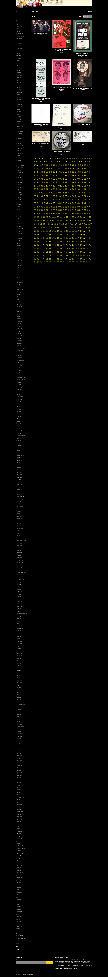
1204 (81, 228)
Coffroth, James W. (19, 182)
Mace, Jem (18, 535)
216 (35, 169)
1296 (58, 235)
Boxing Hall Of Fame (20, 102)
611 (61, 192)
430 (87, 181)
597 (85, 191)
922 (59, 210)
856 (73, 206)
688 (73, 196)
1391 (44, 242)
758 (68, 200)
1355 (55, 240)
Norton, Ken (18, 650)
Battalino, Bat (18, 77)
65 (38, 161)
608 (54, 192)
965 (47, 213)
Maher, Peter (18, 538)
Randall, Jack (18, 712)
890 (40, 209)
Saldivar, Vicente (19, 755)
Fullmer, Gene (18, 314)
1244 (81, 231)
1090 (44, 221)
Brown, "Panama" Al (19, 118)
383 (89, 178)
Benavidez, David (19, 65)
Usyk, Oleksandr (19, 865)
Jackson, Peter (19, 416)
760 (73, 200)
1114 (55, 223)
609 (56, 192)
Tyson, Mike (18, 860)
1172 (47, 227)
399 (71, 179)
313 (37, 175)
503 (89, 185)
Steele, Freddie (19, 809)
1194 (52, 228)
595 (80, 191)
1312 (47, 237)
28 (86, 158)
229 (66, 169)
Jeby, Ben (18, 421)
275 (61, 172)
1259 (67, 233)
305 (75, 174)
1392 (47, 242)
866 (40, 207)
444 (64, 182)
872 (54, 207)
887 (89, 207)
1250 (41, 233)
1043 (81, 217)
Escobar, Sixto (18, 287)
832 (73, 205)
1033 (53, 217)
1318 (64, 237)
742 (87, 199)
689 (75, 196)
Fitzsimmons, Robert (19, 297)
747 (42, 200)
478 (87, 183)
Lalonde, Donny (19, 484)
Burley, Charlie (19, 123)
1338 (64, 238)
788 (83, 202)
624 (35, 193)
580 (45, 191)
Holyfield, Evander (19, 399)
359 (89, 176)
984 (35, 214)
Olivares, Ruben (19, 653)
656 (54, 195)
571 (80, 189)
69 (46, 161)
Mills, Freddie (18, 596)
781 (66, 202)
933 (85, 210)
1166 (86, 226)
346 (59, 176)
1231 (44, 231)
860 (83, 206)
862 (87, 206)
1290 (41, 235)
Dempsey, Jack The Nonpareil (21, 241)
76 (59, 161)
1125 (85, 223)
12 (56, 158)
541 (66, 188)
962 (40, 213)
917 (47, 210)
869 (47, 207)
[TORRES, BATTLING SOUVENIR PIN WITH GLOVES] (82, 73)
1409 (38, 244)
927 (71, 210)
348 (64, 176)
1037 (64, 217)
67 (42, 161)
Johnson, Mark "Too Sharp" (21, 435)
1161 (72, 226)
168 (35, 167)
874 (59, 207)
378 (78, 178)
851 (61, 206)
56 (80, 160)
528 (35, 188)
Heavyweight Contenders (20, 387)
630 (49, 193)
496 (73, 185)
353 (75, 176)
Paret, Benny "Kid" (19, 677)
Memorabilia (23, 20)
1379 (67, 241)
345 (56, 176)
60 (87, 160)
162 (78, 165)
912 (35, 210)
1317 (61, 237)
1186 (86, 227)
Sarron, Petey (18, 762)
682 (59, 196)
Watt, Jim (18, 885)
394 (59, 179)
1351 (44, 240)
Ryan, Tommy (18, 751)
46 (61, 160)
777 (56, 202)
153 (56, 165)
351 (71, 176)
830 (68, 205)
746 (40, 200)
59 (85, 160)
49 (66, 160)
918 (49, 210)
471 (71, 183)
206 (68, 168)
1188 (35, 228)
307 (80, 174)
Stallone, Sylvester (19, 806)
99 (44, 162)
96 (38, 162)
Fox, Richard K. (19, 311)
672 (35, 196)
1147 (89, 224)
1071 (47, 220)
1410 (41, 244)
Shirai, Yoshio (18, 784)
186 (78, 167)
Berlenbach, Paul (19, 90)
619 (80, 192)
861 (85, 206)
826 (59, 205)
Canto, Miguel (18, 138)
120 (35, 164)
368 (54, 178)
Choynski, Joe (18, 170)
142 (87, 164)
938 (40, 212)
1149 (38, 226)
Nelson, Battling (19, 645)
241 (37, 171)
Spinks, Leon (18, 802)
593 (75, 191)
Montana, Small (19, 604)
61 (89, 160)
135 (71, 164)
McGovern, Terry (19, 581)
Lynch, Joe (18, 533)
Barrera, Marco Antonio (20, 67)
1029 (41, 217)
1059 (70, 219)
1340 (70, 238)
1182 (75, 227)
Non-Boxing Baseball (23, 935)
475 (80, 183)
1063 (81, 219)
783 (71, 202)
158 (68, 165)
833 (75, 205)
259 (80, 171)
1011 (47, 216)
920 (54, 210)
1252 (47, 233)
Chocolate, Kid (19, 168)
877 (66, 207)
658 (59, 195)
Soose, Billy (18, 799)
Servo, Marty (18, 777)
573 (85, 189)
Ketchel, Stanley (19, 460)
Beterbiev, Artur (19, 92)
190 (87, 167)
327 (71, 175)
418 (59, 181)
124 (45, 164)
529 (37, 188)
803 (61, 203)
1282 (76, 234)
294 (49, 174)
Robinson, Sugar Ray (20, 726)
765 (85, 200)
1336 (58, 238)
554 (40, 189)
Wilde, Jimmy (18, 897)
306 (78, 174)
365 (47, 178)
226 (59, 169)
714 (78, 198)
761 (75, 200)
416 (54, 181)
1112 (49, 223)
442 (59, 182)
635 (61, 193)
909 (85, 209)
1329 (38, 238)
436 (45, 182)
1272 (47, 234)
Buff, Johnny (18, 121)
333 (85, 175)
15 (61, 158)
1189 (38, 228)
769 (37, 202)
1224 (81, 230)
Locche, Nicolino (19, 513)
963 (42, 213)
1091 (47, 221)
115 (81, 162)
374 (68, 178)
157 (66, 165)
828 (64, 205)
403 (80, 179)
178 (59, 167)
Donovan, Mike (19, 252)
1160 (69, 226)
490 (59, 185)
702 (49, 198)
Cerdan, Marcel (19, 155)
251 (61, 171)
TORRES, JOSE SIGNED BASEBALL (83, 124)
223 (52, 169)
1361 (73, 240)
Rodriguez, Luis (19, 729)
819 (42, 205)
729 (56, 199)
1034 (55, 217)
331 (80, 175)
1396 (58, 242)
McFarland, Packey (19, 577)
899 (61, 209)
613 (66, 192)
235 (80, 169)
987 (42, 214)
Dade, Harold (18, 218)
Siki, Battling (18, 785)
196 (45, 168)
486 (49, 185)
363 (42, 178)
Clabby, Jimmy (18, 174)
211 (80, 168)
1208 (35, 230)
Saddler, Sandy (19, 753)
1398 (64, 242)
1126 (88, 223)
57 (81, 160)
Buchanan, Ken (19, 119)
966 (49, 213)
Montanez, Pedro (19, 606)
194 (40, 168)
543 (71, 188)
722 (40, 199)
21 (73, 158)
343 (52, 176)
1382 (76, 241)
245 (47, 171)
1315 (55, 237)
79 (65, 161)
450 (78, 182)
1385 (84, 241)
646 (87, 193)
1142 (75, 224)
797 (47, 203)
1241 (73, 231)
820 (45, 205)
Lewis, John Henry (19, 506)
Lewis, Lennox (18, 508)
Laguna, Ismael (19, 482)
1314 (53, 237)
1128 (35, 224)
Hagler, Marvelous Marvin (20, 377)
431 (89, 181)
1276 (58, 234)
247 (52, 171)
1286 (87, 234)
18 (67, 158)
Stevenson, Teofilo (19, 811)
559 (52, 189)
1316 (58, 237)
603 (42, 192)
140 (83, 164)
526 (87, 186)
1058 (67, 219)
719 (89, 198)
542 (68, 188)
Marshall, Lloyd (19, 548)
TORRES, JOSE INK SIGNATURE (41, 124)
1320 (70, 237)
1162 (75, 226)
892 (45, 209)
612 (63, 192)
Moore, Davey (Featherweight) (21, 613)
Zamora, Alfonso (19, 926)
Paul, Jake (18, 684)
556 (45, 189)
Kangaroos (18, 450)
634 (59, 193)
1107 (35, 223)
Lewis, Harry (18, 504)
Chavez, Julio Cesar (19, 167)
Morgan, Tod (18, 623)
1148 (35, 226)
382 (87, 178)
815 (89, 203)
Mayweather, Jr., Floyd (20, 560)
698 (40, 198)
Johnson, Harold (19, 431)
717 (85, 198)
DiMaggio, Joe (18, 245)
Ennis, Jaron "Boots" (19, 282)
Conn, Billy (18, 185)
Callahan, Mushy (19, 133)
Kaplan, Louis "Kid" (19, 453)
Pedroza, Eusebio (19, 690)
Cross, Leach (18, 209)
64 (36, 161)
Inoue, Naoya (18, 411)
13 (58, 158)
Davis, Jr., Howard (19, 228)
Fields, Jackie (18, 294)
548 (83, 188)
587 (61, 191)
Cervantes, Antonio (19, 157)
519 (71, 186)
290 (40, 174)
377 (75, 178)
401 (75, 179)
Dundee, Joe (18, 262)
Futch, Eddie (18, 318)
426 (78, 181)
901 (66, 209)
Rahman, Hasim (19, 707)
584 (54, 191)
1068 (38, 220)
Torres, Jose (18, 850)
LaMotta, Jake (18, 486)
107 (63, 162)
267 (42, 172)
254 (68, 171)
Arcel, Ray (18, 45)
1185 (83, 227)
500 (83, 185)
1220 (70, 230)
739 (80, 199)
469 (66, 183)
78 (63, 161)
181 (66, 167)
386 (40, 179)
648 (35, 195)
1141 (72, 224)
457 (37, 183)
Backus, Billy (18, 58)
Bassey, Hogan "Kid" (19, 75)
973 (66, 213)
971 (61, 213)
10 (52, 158)
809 (75, 203)
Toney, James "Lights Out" (20, 848)
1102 (78, 221)
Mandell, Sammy (19, 542)
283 (80, 172)
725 (47, 199)
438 (49, 182)
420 (63, 181)
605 (47, 192)
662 (68, 195)
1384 (81, 241)
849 (56, 206)
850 (59, 206)
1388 (35, 242)
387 (42, 179)
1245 (84, 231)
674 (40, 196)
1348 (35, 240)
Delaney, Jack (18, 235)
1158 (63, 226)
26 (82, 158)
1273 (50, 234)
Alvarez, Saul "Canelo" (20, 33)
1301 (73, 235)
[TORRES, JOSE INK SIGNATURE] (41, 113)
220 (45, 169)
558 (49, 189)
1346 (87, 238)
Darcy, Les (18, 221)
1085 (87, 220)
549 (85, 188)
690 (78, 196)
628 (45, 193)
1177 (61, 227)
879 (71, 207)
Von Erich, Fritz (19, 875)
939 (42, 212)
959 (89, 212)
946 (59, 212)
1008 (38, 216)
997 (66, 214)
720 (35, 199)
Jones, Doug (18, 440)
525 (85, 186)
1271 (44, 234)
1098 (67, 221)
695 (89, 196)
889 (37, 209)
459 (42, 183)
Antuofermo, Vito (19, 40)
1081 (76, 220)
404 (83, 179)
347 (61, 176)
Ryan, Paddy (18, 750)
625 (37, 193)
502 (87, 185)
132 (64, 164)
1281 (73, 234)
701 (47, 198)
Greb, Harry (18, 367)
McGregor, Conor (19, 582)
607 (52, 192)
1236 (58, 231)
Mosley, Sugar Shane (20, 628)
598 (87, 191)
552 (35, 189)
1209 (38, 230)
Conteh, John (18, 187)
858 (78, 206)
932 (83, 210)
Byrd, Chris (18, 128)
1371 (44, 241)
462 (49, 183)
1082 (78, 220)
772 (45, 202)
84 (74, 161)
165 (85, 165)
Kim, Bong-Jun (19, 467)
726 (49, 199)
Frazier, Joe (18, 313)
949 (66, 212)
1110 (44, 223)
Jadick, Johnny (19, 418)
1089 (41, 221)
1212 (47, 230)
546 (78, 188)
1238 (64, 231)
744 (35, 200)
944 (54, 212)
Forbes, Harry (18, 304)
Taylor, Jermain (19, 831)
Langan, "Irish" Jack (19, 487)
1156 (58, 226)
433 (37, 182)
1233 (50, 231)
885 (85, 207)
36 (42, 160)
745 (37, 200)
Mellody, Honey (19, 591)
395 (61, 179)
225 (56, 169)
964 (45, 213)
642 (78, 193)
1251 (44, 233)
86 (78, 161)
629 (47, 193)
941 (47, 212)
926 (68, 210)
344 (54, 176)
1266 (87, 233)
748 (45, 200)
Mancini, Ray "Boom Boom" (21, 540)
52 (72, 160)
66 (40, 161)
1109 (41, 223)
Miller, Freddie (18, 594)
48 (65, 160)
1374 (53, 241)
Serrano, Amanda (19, 775)
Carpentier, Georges (19, 145)
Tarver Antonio (18, 826)
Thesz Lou (18, 841)
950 (68, 212)
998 (68, 214)
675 (42, 196)
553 (37, 189)
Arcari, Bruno (18, 43)
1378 (64, 241)
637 (66, 193)
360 (35, 178)
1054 (55, 219)
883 (80, 207)
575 (89, 189)
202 (59, 168)
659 (61, 195)
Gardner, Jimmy (19, 335)
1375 (55, 241)
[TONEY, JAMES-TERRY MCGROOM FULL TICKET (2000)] (41, 78)
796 (45, 203)
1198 (63, 228)
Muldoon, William (19, 636)
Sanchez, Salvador (19, 760)
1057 (64, 219)
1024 (84, 216)
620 (83, 192)
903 (71, 209)
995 (61, 214)
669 (85, 195)
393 (56, 179)
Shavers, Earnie (19, 782)
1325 (84, 237)
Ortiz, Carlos (18, 656)
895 (52, 209)
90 (85, 161)
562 (59, 189)
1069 (41, 220)
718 (87, 198)
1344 (81, 238)
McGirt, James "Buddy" (20, 579)
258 (78, 171)
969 (56, 213)
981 (85, 213)
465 (56, 183)
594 (78, 191)
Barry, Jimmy (18, 68)
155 (61, 165)
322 (59, 175)
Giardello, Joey (19, 343)
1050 (44, 219)
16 (63, 158)
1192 (47, 228)
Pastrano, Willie (19, 680)
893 (47, 209)
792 (35, 203)
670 (87, 195)
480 (35, 185)
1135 (55, 224)
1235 (55, 231)
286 (87, 172)
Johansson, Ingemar (19, 430)
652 (45, 195)
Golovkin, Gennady (19, 353)
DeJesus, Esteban (19, 233)
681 (56, 196)
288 (35, 174)
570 (78, 189)
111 (72, 162)
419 (61, 181)
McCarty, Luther (19, 567)
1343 (78, 238)
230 (68, 169)
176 (54, 167)
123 (42, 164)
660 (64, 195)
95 (36, 162)
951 (71, 212)
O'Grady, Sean (18, 665)
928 (73, 210)
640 (73, 193)
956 (83, 212)
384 (35, 179)
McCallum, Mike (19, 565)
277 (66, 172)
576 (35, 191)
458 (40, 183)
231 (71, 169)
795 (42, 203)
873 (56, 207)
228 (64, 169)
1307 (90, 235)
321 (56, 175)
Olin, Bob (18, 651)
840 (35, 206)
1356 (58, 240)
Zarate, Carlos (18, 928)
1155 (55, 226)
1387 (90, 241)
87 (80, 161)
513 (56, 186)
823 (52, 205)
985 (37, 214)
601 (37, 192)
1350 (41, 240)
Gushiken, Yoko (19, 374)
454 (87, 182)
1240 (70, 231)
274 (59, 172)
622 (87, 192)
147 (42, 165)
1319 (67, 237)
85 (76, 161)
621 (85, 192)
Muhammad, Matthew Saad (21, 634)
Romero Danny (19, 731)
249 (56, 171)
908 (83, 209)
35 (40, 160)
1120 (71, 223)
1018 (67, 216)
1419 (67, 244)
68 (44, 161)
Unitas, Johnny (19, 863)
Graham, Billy (18, 362)
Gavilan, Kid (18, 338)
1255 (55, 233)
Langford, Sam (19, 489)
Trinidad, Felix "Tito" (19, 853)
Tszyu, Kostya (18, 855)
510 (49, 186)
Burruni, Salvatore (19, 126)
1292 (47, 235)
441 (56, 182)
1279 (67, 234)
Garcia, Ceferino (19, 331)
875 (61, 207)
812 (83, 203)
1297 (61, 235)
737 (75, 199)
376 (73, 178)
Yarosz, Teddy (18, 921)
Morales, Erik (18, 618)
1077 (64, 220)
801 (56, 203)
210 (78, 168)
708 (64, 198)
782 (68, 202)
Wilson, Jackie (18, 909)
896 (54, 209)
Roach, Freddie (19, 723)
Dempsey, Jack (19, 240)
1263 (78, 233)
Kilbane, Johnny (19, 464)
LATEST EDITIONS (19, 940)
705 (56, 198)
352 (73, 176)
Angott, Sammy (19, 38)
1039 (70, 217)
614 (68, 192)
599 (89, 191)
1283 (78, 234)
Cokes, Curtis (18, 184)
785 (75, 202)
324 (64, 175)
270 (49, 172)
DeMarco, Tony (19, 238)
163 (80, 165)
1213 (50, 230)
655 (52, 195)
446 (68, 182)
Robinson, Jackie (19, 724)
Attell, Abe (18, 53)
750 (49, 200)
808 (73, 203)
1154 (52, 226)
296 (54, 174)
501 (85, 185)
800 (54, 203)
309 (85, 174)
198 (49, 168)
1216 (58, 230)
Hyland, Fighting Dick (20, 408)
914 (40, 210)
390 (49, 179)
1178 (63, 227)
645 (85, 193)
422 (68, 181)
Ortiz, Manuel (18, 658)
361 (37, 178)
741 (85, 199)
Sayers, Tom (18, 767)
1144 (80, 224)
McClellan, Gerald (19, 569)
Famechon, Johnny (19, 289)
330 (78, 175)
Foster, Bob (18, 309)
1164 (80, 226)
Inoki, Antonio (18, 409)
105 (58, 162)
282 (78, 172)
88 (81, 161)
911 (89, 209)
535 (52, 188)
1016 (61, 216)
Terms (17, 946)
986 (40, 214)
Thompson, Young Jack (20, 845)
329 (75, 175)
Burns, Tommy (18, 124)
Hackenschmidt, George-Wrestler (22, 375)
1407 (90, 242)
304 (73, 174)
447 (71, 182)
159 (71, 165)
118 (88, 162)
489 (56, 185)
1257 (61, 233)
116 (84, 162)
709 (66, 198)
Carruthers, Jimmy (19, 148)
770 (40, 202)
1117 (63, 223)
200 (54, 168)
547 (80, 188)
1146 (86, 224)
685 (66, 196)
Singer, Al (18, 787)
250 (59, 171)
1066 (90, 219)
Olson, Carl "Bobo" (19, 655)
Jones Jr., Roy (18, 438)
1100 (73, 221)
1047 (35, 219)
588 (64, 191)
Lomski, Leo (18, 516)
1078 (67, 220)
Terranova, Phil (19, 838)
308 (83, 174)
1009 (41, 216)
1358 (64, 240)
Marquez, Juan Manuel (20, 547)
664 (73, 195)
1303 (78, 235)
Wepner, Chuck (19, 894)
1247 (90, 231)
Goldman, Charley (19, 350)
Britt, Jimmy (18, 109)
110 (70, 162)
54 (76, 160)
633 (56, 193)
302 (68, 174)
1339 (67, 238)
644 (83, 193)
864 (35, 207)
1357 (61, 240)
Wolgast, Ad (18, 914)
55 (78, 160)
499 (80, 185)
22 (74, 158)
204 (64, 168)
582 (49, 191)
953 (75, 212)
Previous (36, 158)
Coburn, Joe (18, 177)
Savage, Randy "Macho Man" (21, 763)
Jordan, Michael (19, 445)
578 (40, 191)
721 (37, 199)
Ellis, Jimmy (18, 277)
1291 (44, 235)
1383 (78, 241)
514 (59, 186)
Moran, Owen (18, 621)
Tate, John (18, 828)
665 (75, 195)
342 (49, 176)
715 (80, 198)
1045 (87, 217)
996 (64, 214)
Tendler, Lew (18, 836)
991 (52, 214)
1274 (53, 234)
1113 (52, 223)
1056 (61, 219)
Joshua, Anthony (19, 447)
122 (40, 164)
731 (61, 199)
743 (89, 199)
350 (68, 176)
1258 (64, 233)
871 (52, 207)
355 (80, 176)
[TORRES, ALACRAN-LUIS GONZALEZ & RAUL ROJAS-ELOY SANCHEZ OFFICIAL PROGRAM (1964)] (61, 72)
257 (75, 171)
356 (83, 176)
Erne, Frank (18, 284)
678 (49, 196)
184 (73, 167)
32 (35, 160)
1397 (61, 242)
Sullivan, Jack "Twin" (19, 819)
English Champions (19, 280)
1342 (76, 238)
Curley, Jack (18, 214)
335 (89, 175)
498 (78, 185)
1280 (70, 234)
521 (75, 186)
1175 (55, 227)
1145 (83, 224)
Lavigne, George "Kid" (20, 496)
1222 (75, 230)
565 (66, 189)
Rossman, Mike (19, 745)
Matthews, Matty (19, 557)
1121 (74, 223)
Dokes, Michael (19, 250)
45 (59, 160)
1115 (57, 223)
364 (45, 178)
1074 (55, 220)
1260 (70, 233)
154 (59, 165)
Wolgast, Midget (19, 916)
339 (42, 176)
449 (75, 182)
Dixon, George (18, 248)
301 (66, 174)
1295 (55, 235)
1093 (53, 221)
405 (85, 179)
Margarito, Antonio (19, 545)
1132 (47, 224)
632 (54, 193)
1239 (67, 231)
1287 (90, 234)
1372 (47, 241)
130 (59, 164)
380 (83, 178)
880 (73, 207)
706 (59, 198)
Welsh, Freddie (19, 892)
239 (89, 169)
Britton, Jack (18, 111)
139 (80, 164)
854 (68, 206)
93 (91, 161)
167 (89, 165)
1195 (55, 228)
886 (87, 207)
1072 (50, 220)
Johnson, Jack (18, 433)
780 (64, 202)
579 (42, 191)
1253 (50, 233)
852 (64, 206)
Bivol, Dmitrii (18, 97)
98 (42, 162)
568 (73, 189)
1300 (70, 235)
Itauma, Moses (18, 413)
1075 (58, 220)
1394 (53, 242)
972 (64, 213)
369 (56, 178)
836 (83, 205)
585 (56, 191)
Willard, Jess (18, 901)
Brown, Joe (18, 114)
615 (71, 192)
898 (59, 209)
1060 (73, 219)
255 (71, 171)
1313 (50, 237)
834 (78, 205)
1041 (76, 217)
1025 (87, 216)
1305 (84, 235)
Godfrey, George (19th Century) (21, 348)
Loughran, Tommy (19, 528)
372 (64, 178)
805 (66, 203)
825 (56, 205)
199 (52, 168)
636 (64, 193)
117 (86, 162)
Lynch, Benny (18, 531)
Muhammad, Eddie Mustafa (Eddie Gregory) (22, 633)
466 (59, 183)
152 (54, 165)
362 (40, 178)
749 (47, 200)
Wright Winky (18, 919)
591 (71, 191)
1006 (91, 214)
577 (37, 191)
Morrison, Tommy (19, 626)
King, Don (18, 469)
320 (54, 175)
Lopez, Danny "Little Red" (20, 525)
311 (89, 174)
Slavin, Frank (18, 789)
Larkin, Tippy (18, 492)
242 (40, 171)
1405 (84, 242)
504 (35, 186)
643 (80, 193)
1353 (50, 240)
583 (52, 191)
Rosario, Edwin (19, 736)
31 (91, 158)
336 (35, 176)
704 (54, 198)
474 (78, 183)
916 (45, 210)
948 (64, 212)
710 (68, 198)
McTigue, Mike (18, 587)
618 (78, 192)
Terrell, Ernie (18, 840)
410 (40, 181)
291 (42, 174)
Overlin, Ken (18, 660)
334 (87, 175)
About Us (18, 17)
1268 (35, 234)
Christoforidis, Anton (19, 172)
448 (73, 182)
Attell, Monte (18, 55)
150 (49, 165)
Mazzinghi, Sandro (19, 562)
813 (85, 203)
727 (52, 199)
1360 (70, 240)
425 (75, 181)
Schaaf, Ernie (18, 770)
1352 (47, 240)
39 (48, 160)
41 (51, 160)
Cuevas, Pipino (19, 213)
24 (78, 158)
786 (78, 202)
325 (66, 175)
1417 (61, 244)
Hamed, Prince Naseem (20, 379)
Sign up (36, 11)
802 (59, 203)
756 (64, 200)
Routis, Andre (18, 746)
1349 (38, 240)
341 (47, 176)
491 (61, 185)
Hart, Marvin (18, 382)
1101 (75, 221)
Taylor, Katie (18, 833)
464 (54, 183)
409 (37, 181)
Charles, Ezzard (19, 163)
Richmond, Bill (18, 714)
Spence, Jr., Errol (19, 801)
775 (52, 202)
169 (37, 167)
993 (56, 214)
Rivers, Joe (18, 721)
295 (52, 174)
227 (61, 169)
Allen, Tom (18, 31)
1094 (55, 221)
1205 (83, 228)
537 (56, 188)
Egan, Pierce (18, 275)
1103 (81, 221)
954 (78, 212)
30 (89, 158)
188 (83, 167)
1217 (61, 230)
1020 (73, 216)
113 (77, 162)
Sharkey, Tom (18, 780)
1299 (67, 235)
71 (50, 161)
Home (17, 14)
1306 (87, 235)
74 (55, 161)
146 (40, 165)
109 (68, 162)
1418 (64, 244)
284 (83, 172)
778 (59, 202)
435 (42, 182)
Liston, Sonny (18, 511)
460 (45, 183)
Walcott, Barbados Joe (20, 877)
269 (47, 172)
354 (78, 176)
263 (89, 171)
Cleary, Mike (18, 175)
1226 (87, 230)
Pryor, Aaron (18, 702)
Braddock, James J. (19, 104)
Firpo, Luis (18, 296)
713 (75, 198)
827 (61, 205)
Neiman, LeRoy (19, 641)
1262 (76, 233)
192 (35, 168)
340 (45, 176)
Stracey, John (18, 814)
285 (85, 172)
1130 (41, 224)
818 (40, 205)
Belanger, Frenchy (19, 79)
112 (75, 162)
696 (35, 198)
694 (87, 196)
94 (35, 162)
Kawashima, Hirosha (20, 455)
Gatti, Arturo (18, 336)
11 (54, 158)
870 (49, 207)
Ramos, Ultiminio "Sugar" (20, 711)
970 (59, 213)
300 (64, 174)
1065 (87, 219)
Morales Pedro (19, 620)
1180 (69, 227)
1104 (84, 221)
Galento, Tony (18, 323)
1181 (72, 227)
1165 (83, 226)
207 (71, 168)
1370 (41, 241)
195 (42, 168)
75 (57, 161)
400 (73, 179)
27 (84, 158)
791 (89, 202)
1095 (58, 221)
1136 (58, 224)
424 (73, 181)
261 (85, 171)
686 (68, 196)
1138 (63, 224)
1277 (61, 234)
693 (85, 196)
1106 (89, 221)
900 (64, 209)
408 (35, 181)
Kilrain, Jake (18, 465)
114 (79, 162)
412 (45, 181)
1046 (90, 217)
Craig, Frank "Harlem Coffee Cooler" (22, 202)
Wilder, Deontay (19, 899)
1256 (58, 233)
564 (64, 189)
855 (71, 206)
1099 (70, 221)
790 (87, 202)
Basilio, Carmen (19, 72)
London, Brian (18, 521)
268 (45, 172)
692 (83, 196)
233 (75, 169)
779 (61, 202)
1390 (41, 242)
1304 (81, 235)
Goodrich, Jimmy (19, 357)
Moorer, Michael (19, 616)
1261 (73, 233)
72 (51, 161)
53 (74, 160)
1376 (58, 241)
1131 (44, 224)
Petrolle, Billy (18, 699)
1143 (77, 224)
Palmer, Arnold (18, 670)
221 (47, 169)
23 (76, 158)
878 (68, 207)
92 (89, 161)
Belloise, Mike (18, 82)
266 (40, 172)
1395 (55, 242)
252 (64, 171)
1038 (67, 217)
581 (47, 191)
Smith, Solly (18, 794)
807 (71, 203)
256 (73, 171)
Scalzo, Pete (18, 768)
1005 (88, 214)
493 (66, 185)
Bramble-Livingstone (20, 106)
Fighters (23, 943)
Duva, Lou (18, 270)
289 (37, 174)
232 (73, 169)
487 (52, 185)
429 (85, 181)
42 (53, 160)
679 (52, 196)
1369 (38, 241)
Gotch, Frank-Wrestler (20, 360)
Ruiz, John (18, 748)
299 (61, 174)
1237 (61, 231)
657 (56, 195)
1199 (66, 228)
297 (56, 174)
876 (64, 207)
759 (71, 200)
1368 (35, 241)
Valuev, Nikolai (19, 870)
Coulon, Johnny (19, 201)
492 (64, 185)
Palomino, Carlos (19, 673)
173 (47, 167)
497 (75, 185)
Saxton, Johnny (19, 765)
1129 (38, 224)
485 (47, 185)
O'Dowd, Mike (18, 663)
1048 (38, 219)
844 (45, 206)
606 (49, 192)
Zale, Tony (18, 924)
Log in (33, 11)
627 (42, 193)
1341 (73, 238)
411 (42, 181)
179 (61, 167)
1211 (44, 230)
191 (89, 167)
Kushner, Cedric (19, 477)
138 (78, 164)
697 (37, 198)
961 (37, 213)
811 (80, 203)
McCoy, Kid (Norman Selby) (21, 572)
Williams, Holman (19, 902)
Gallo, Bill (18, 326)
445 (66, 182)
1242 (76, 231)
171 (42, 167)
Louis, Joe (18, 530)
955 (80, 212)
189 (85, 167)
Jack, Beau (18, 414)
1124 (82, 223)
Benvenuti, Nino (19, 87)
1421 (73, 244)
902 (68, 209)
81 (68, 161)
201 (56, 168)
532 (45, 188)
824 (54, 205)
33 (36, 160)
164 (83, 165)
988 (45, 214)
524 (83, 186)
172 (45, 167)
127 (52, 164)
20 (71, 158)
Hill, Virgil (18, 394)
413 (47, 181)
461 (47, 183)
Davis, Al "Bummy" (19, 224)
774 (49, 202)
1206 (86, 228)
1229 (38, 231)
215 (89, 168)
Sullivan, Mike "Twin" (20, 823)
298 (59, 174)
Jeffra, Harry (18, 423)
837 (85, 205)
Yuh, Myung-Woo (19, 923)
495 (71, 185)
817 (37, 205)
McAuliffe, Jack (19, 564)
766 (87, 200)
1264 (81, 233)
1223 (78, 230)
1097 (64, 221)
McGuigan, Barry (19, 584)
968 (54, 213)
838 (87, 205)
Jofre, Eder (18, 428)
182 (68, 167)
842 (40, 206)
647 (89, 193)
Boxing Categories (23, 23)
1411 (44, 244)
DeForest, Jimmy (19, 231)
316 (45, 175)
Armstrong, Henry (19, 50)
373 (66, 178)
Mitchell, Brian (18, 599)
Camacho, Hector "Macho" (20, 136)
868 (45, 207)
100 (46, 162)
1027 (35, 217)
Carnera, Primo (19, 143)
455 (89, 182)
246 (49, 171)
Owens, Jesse (18, 667)
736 (73, 199)
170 (40, 167)
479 (89, 183)
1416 (58, 244)
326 (68, 175)
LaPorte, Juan (18, 491)
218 (40, 169)
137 (75, 164)
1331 (44, 238)
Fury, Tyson (18, 316)
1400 (70, 242)
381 (85, 178)
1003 (82, 214)
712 (73, 198)
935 (89, 210)
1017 (64, 216)
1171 (44, 227)
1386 (87, 241)
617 (75, 192)
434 (40, 182)
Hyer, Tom (18, 406)
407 (89, 179)
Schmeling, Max (19, 772)
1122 (77, 223)
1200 (69, 228)
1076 (61, 220)
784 (73, 202)
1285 (84, 234)
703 (52, 198)
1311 (44, 237)
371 (61, 178)
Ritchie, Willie (18, 719)
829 (66, 205)
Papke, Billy (18, 675)
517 (66, 186)
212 (83, 168)
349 (66, 176)
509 (47, 186)
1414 (53, 244)
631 (52, 193)
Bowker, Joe (18, 101)
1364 (81, 240)
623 (89, 192)
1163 (77, 226)
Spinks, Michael (19, 804)
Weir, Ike (17, 889)
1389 (38, 242)
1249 (38, 233)
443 (61, 182)
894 (49, 209)
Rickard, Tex (18, 716)
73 (53, 161)
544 (73, 188)
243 (42, 171)
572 (83, 189)
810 (78, 203)
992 (54, 214)
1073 (53, 220)
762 (78, 200)
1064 (84, 219)
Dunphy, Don (18, 267)
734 (68, 199)
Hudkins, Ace (18, 404)
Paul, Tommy (18, 685)
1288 (35, 235)
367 (52, 178)
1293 (50, 235)
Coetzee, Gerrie (19, 180)
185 (75, 167)
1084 (84, 220)
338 (40, 176)
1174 (52, 227)
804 (64, 203)
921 (56, 210)
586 (59, 191)
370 (59, 178)
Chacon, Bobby (19, 158)
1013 (53, 216)
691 (80, 196)
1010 (44, 216)
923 (61, 210)
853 (66, 206)
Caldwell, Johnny (19, 129)
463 (52, 183)
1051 (47, 219)
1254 (53, 233)
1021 (75, 216)
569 (75, 189)
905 (75, 209)
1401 (73, 242)
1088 (38, 221)
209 (75, 168)
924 (64, 210)
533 (47, 188)
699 (42, 198)
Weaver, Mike (18, 887)
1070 (44, 220)
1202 (75, 228)
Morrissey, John (19, 625)
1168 (35, 227)
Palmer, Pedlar (19, 672)
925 (66, 210)
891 (42, 209)
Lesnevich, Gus (19, 501)
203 (61, 168)
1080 (73, 220)
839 (89, 205)
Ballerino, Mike (19, 62)
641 (75, 193)
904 (73, 209)
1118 (66, 223)
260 (83, 171)
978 (78, 213)
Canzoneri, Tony (19, 140)
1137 (61, 224)
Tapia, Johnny (18, 824)
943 (52, 212)
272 (54, 172)
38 (46, 160)
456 (35, 183)
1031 (47, 217)
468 (64, 183)
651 (42, 195)
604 (45, 192)
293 (47, 174)
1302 (76, 235)
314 (40, 175)
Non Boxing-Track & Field (20, 938)
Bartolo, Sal (18, 70)
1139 (66, 224)
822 (49, 205)
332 (83, 175)
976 (73, 213)
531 (42, 188)
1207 (89, 228)
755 (61, 200)
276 (64, 172)
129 (56, 164)
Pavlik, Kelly (18, 687)
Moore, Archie (18, 611)
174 (49, 167)
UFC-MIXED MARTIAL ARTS (21, 862)
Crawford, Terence (19, 204)
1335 (55, 238)
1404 (81, 242)
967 (52, 213)
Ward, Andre (18, 882)
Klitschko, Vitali (19, 474)
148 (45, 165)
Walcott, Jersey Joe (19, 879)
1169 (38, 227)
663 (71, 195)
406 (87, 179)
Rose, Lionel (18, 738)
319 (52, 175)
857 (75, 206)
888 (35, 209)
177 (56, 167)
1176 (58, 227)
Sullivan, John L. (19, 821)
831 (71, 205)
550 (87, 188)
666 (78, 195)
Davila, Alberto (18, 223)
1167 (89, 226)
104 (56, 162)
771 (42, 202)
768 (35, 202)
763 (80, 200)
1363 (78, 240)
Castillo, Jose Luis (19, 153)
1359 (67, 240)
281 (75, 172)
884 (83, 207)
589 (66, 191)
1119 (68, 223)
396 (64, 179)
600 (35, 192)
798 (49, 203)
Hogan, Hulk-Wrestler (20, 396)
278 (68, 172)
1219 (67, 230)
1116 (60, 223)
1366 (87, 240)
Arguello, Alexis (19, 48)
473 (75, 183)
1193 (49, 228)
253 (66, 171)
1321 (73, 237)
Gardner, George (19, 333)
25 (80, 158)
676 (45, 196)
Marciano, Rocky (19, 543)
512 (54, 186)
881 (75, 207)
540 (64, 188)
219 (42, 169)
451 (80, 182)
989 (47, 214)
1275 (55, 234)
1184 (80, 227)
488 (54, 185)
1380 (70, 241)
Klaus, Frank (18, 472)
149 (47, 165)
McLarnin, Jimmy (19, 586)
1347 (90, 238)
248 (54, 171)
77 (61, 161)
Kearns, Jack (18, 457)
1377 (61, 241)
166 (87, 165)
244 (45, 171)
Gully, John (18, 372)
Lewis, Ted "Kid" (19, 509)
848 (54, 206)
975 (71, 213)
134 (68, 164)
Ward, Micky (18, 884)
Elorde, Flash (18, 279)
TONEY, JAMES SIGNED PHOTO (41, 33)
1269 (38, 234)
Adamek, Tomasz (19, 26)
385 (37, 179)
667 (80, 195)
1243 (78, 231)
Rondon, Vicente (19, 733)
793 (37, 203)
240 (35, 171)
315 (42, 175)
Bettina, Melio (18, 94)
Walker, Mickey (19, 880)
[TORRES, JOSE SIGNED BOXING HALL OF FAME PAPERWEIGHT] (61, 140)
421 (66, 181)
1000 (73, 214)
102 (51, 162)
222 (49, 169)
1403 (78, 242)
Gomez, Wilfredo (19, 355)
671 (89, 195)
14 (59, 158)
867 (42, 207)
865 (37, 207)
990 (49, 214)
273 (56, 172)
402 (78, 179)
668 (83, 195)
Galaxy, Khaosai (19, 321)
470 (68, 183)
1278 (64, 234)
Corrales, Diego (19, 197)
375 (71, 178)
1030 (44, 217)
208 (73, 168)
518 (68, 186)
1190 (41, 228)
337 (37, 176)
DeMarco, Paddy (19, 236)
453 (85, 182)
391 (52, 179)
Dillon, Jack (18, 243)
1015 (58, 216)
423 (71, 181)
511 (52, 186)
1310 (41, 237)
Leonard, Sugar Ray (19, 499)
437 (47, 182)
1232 (47, 231)
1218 (64, 230)
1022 (78, 216)
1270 (41, 234)
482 (40, 185)
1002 (79, 214)
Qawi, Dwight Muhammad (20, 704)
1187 (89, 227)
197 (47, 168)
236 (83, 169)
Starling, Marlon (19, 807)
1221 (73, 230)
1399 (67, 242)
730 (59, 199)
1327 (90, 237)
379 (80, 178)
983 (89, 213)
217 (37, 169)
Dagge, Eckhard (19, 219)
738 (78, 199)
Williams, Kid (18, 906)
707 (61, 198)
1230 (41, 231)
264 (35, 172)
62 (91, 160)
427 (80, 181)
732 (64, 199)
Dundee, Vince (19, 265)
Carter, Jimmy (18, 150)
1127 (91, 223)
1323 (78, 237)
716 (83, 198)
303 (71, 174)
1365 (84, 240)
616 (73, 192)
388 (45, 179)
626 (40, 193)
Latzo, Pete (18, 494)
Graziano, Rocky (19, 365)
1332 (47, 238)
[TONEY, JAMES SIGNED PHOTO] (41, 26)
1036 (61, 217)
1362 (76, 240)
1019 (70, 216)
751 (52, 200)
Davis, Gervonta (19, 226)
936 (35, 212)
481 (37, 185)
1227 (90, 230)
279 (71, 172)
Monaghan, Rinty (19, 603)
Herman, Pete (18, 392)
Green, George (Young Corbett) (21, 369)
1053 (53, 219)
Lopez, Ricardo (19, 526)
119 (91, 162)
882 (78, 207)
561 (56, 189)
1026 (90, 216)
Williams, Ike (18, 904)
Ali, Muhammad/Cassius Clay (21, 29)
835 (80, 205)
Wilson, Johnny (19, 911)
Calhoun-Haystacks (19, 131)
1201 (72, 228)
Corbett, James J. (19, 194)
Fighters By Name (23, 24)
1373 (50, 241)
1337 (61, 238)
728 (54, 199)
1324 (81, 237)
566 (68, 189)
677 (47, 196)
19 (69, 158)
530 (40, 188)
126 (49, 164)
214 (87, 168)
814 (87, 203)
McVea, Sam (18, 589)
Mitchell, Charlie (19, 601)
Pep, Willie (18, 694)
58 (83, 160)
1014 (55, 216)
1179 (66, 227)
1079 (70, 220)
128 (54, 164)
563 (61, 189)
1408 (35, 244)
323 (61, 175)
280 (73, 172)
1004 (85, 214)
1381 (73, 241)
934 (87, 210)
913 (37, 210)
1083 (81, 220)
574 (87, 189)
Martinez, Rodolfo (19, 552)
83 (72, 161)
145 (37, 165)
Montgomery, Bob (19, 608)
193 (37, 168)
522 (78, 186)
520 (73, 186)
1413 (50, 244)
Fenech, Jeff (18, 292)
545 (75, 188)
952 (73, 212)
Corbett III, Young (19, 192)
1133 (49, 224)
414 (49, 181)
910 (87, 209)
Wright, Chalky (18, 918)
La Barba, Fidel (19, 479)
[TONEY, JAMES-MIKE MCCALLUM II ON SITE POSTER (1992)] (61, 34)
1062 (78, 219)
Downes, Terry (18, 255)
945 (56, 212)
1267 (90, 233)
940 (45, 212)
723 (42, 199)
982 (87, 213)
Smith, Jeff (18, 792)
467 (61, 183)
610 (59, 192)
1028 (38, 217)
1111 (47, 223)
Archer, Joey (18, 46)
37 (44, 160)
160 (73, 165)
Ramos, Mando (19, 709)
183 (71, 167)
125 (47, 164)
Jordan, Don (18, 443)
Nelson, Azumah (19, 643)
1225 (84, 230)
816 (35, 205)
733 (66, 199)
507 (42, 186)
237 (85, 169)
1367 (90, 240)
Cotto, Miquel (18, 199)
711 (71, 198)
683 (61, 196)
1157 (61, 226)
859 (80, 206)
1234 (53, 231)
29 (88, 158)
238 (87, 169)
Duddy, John (18, 258)
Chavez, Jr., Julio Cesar (20, 165)
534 (49, 188)
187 (80, 167)
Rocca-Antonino (19, 728)
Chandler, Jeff (18, 162)
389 (47, 179)
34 (38, 160)
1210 (41, 230)
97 (40, 162)
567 (71, 189)
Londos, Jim (18, 523)
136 (73, 164)
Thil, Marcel (18, 843)
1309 (38, 237)
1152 (47, 226)
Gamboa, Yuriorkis (19, 328)
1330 (41, 238)
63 (35, 161)
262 (87, 171)
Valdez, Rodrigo (19, 867)
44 (57, 160)
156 (64, 165)
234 (78, 169)
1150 (41, 226)
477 (85, 183)
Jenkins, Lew (18, 426)
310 (87, 174)
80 (66, 161)
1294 (53, 235)
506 (40, 186)
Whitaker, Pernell (19, 896)
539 (61, 188)
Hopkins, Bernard (19, 401)
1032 (50, 217)
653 (47, 195)
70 (48, 161)
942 (49, 212)
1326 (87, 237)
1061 (76, 219)
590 (68, 191)
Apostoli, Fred (18, 41)
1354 (53, 240)
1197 (61, 228)
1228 (35, 231)
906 (78, 209)
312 (35, 175)
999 (71, 214)
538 (59, 188)
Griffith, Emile (18, 370)
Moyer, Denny (18, 630)
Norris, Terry (18, 648)
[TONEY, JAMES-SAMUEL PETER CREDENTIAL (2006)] (82, 36)
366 (49, 178)
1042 (78, 217)
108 (65, 162)
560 (54, 189)
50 (68, 160)
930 (78, 210)
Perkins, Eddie (18, 697)
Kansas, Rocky (19, 452)
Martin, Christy (18, 550)
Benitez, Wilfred (19, 85)
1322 (75, 237)
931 (80, 210)
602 (40, 192)
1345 (84, 238)
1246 (87, 231)
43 (55, 160)
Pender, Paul (18, 692)
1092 (50, 221)
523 (80, 186)
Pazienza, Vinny (19, 689)
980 (83, 213)
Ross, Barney (18, 743)
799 (52, 203)
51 (70, 160)
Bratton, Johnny (19, 107)
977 (75, 213)
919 (52, 210)
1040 (73, 217)
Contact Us (18, 949)
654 (49, 195)
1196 (58, 228)
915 (42, 210)
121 (37, 164)
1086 (90, 220)
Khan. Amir (18, 462)
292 (45, 174)
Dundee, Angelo (19, 260)
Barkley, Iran (18, 63)
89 (83, 161)
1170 (41, 227)
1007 (35, 216)
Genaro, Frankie (19, 340)
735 (71, 199)
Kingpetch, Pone (19, 470)
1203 (78, 228)
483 (42, 185)
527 (89, 186)
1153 (49, 226)
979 (80, 213)
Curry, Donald (18, 216)
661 (66, 195)
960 (35, 213)
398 (68, 179)
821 (47, 205)
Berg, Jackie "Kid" (19, 89)
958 (87, 212)
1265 (84, 233)
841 (37, 206)
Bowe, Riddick (18, 99)
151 (52, 165)
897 (56, 209)
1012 (50, 216)
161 (75, 165)
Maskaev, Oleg (19, 555)
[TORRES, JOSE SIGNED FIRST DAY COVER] (82, 136)
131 (61, 164)
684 (64, 196)
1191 (44, 228)
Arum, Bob (18, 51)
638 (68, 193)
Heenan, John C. (19, 389)
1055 (58, 219)
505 (37, 186)
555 (42, 189)
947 (61, 212)
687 (71, 196)
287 (89, 172)
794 (40, 203)
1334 (53, 238)
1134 (52, 224)
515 (61, 186)
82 (70, 161)
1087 (35, 221)
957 (85, 212)
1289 (38, 235)
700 (45, 198)
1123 (80, 223)
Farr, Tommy (18, 291)
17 (65, 158)
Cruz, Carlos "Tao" (19, 211)
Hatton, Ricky (18, 384)
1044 (84, 217)
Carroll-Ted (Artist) (19, 146)
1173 (49, 227)
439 (52, 182)
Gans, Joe (18, 330)
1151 (44, 226)
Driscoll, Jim (18, 257)
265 (37, 172)
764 (83, 200)
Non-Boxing (23, 933)
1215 (55, 230)
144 (35, 165)
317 (47, 175)
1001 (76, 214)
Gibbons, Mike (18, 345)
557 (47, 189)
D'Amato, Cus (18, 272)
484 (45, 185)
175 (52, 167)
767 (89, 200)
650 (40, 195)
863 (89, 206)
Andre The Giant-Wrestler (20, 36)
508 (45, 186)
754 (59, 200)
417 (56, 181)
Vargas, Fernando (19, 872)
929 (75, 210)
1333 (50, 238)
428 (83, 181)
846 (49, 206)
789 (85, 202)
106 (61, 162)
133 (66, 164)
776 (54, 202)
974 (68, 213)
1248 (35, 233)
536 (54, 188)
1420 (70, 244)
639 (71, 193)
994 (59, 214)
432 (35, 182)
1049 (41, 219)
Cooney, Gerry (18, 189)
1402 (76, 242)
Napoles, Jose (18, 638)
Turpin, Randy (18, 858)
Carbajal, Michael (19, 141)
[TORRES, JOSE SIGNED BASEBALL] (82, 113)
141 (85, 164)
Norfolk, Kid (18, 646)
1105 (87, 221)
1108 (38, 223)
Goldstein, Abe (18, 352)
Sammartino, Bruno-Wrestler (21, 758)
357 (85, 176)
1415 (55, 244)
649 (37, 195)
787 (80, 202)
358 (87, 176)
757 (66, 200)
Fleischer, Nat (18, 301)
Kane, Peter (18, 448)
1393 (50, 242)
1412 (47, 244)
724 (45, 199)
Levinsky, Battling (19, 503)
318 (49, 175)
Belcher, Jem (18, 80)
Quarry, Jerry (18, 706)
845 (47, 206)
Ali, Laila (17, 28)
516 (63, 186)
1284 (81, 234)
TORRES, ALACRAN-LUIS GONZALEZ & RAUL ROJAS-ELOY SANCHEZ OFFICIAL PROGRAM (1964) (62, 88)
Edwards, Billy (18, 274)
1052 (50, 219)
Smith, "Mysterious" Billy (20, 797)
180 (64, 167)
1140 (69, 224)
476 (83, 183)
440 (54, 182)
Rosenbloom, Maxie (19, 741)
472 (73, 183)
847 (52, 206)
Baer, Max (18, 60)
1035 (58, 217)
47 (63, 160)
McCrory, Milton (19, 574)
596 (83, 191)
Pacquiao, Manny (19, 668)
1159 (66, 226)
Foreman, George (19, 306)
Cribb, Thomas (19, 206)
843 (42, 206)
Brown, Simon (18, 116)
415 (52, 181)
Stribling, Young (19, 816)
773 (47, 202)
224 (54, 169)
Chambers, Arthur (19, 160)
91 (87, 161)
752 (54, 200)
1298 (64, 235)
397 (66, 179)
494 (68, 185)
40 (50, 160)
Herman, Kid (18, 391)
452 (83, 182)
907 (80, 209)
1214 (53, 230)
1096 (61, 221)
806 (68, 203)
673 (37, 196)
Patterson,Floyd (19, 682)
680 (54, 196)
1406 (87, 242)
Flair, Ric (17, 299)
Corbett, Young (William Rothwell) (22, 196)
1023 (81, 216)
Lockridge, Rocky (19, 518)
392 (54, 179)
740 (83, 199)
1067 (35, 220)
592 (73, 191)
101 (49, 162)
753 (56, 200)
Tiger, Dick (18, 846)
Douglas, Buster (19, 253)
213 (85, 168)
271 (52, 172)
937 (37, 212)
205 (66, 168)
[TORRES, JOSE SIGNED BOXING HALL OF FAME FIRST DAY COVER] (41, 136)
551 (89, 188)
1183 (77, 227)
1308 (35, 237)
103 (53, 162)
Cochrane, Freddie (19, 179)
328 (73, 175)
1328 (35, 238)
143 (89, 164)
